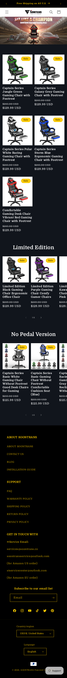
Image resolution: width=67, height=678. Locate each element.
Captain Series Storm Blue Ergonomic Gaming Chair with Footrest (49, 154)
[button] (7, 12)
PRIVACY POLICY (18, 522)
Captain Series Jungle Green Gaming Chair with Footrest (16, 93)
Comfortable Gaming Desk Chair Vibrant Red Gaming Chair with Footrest (17, 215)
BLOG (10, 462)
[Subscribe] (53, 598)
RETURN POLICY (18, 514)
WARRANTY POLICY (19, 498)
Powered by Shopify (45, 670)
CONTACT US (15, 454)
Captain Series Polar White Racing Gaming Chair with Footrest (17, 154)
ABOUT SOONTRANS (20, 446)
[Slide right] (41, 317)
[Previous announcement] (6, 4)
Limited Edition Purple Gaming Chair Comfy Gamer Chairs (42, 291)
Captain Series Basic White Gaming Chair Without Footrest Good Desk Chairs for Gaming (16, 382)
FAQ (9, 491)
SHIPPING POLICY (18, 506)
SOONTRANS (27, 670)
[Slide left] (26, 317)
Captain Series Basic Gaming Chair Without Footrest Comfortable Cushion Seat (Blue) (41, 384)
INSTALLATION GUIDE (21, 469)
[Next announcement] (60, 4)
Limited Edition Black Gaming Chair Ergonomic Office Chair (15, 291)
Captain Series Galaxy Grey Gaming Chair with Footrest (49, 92)
